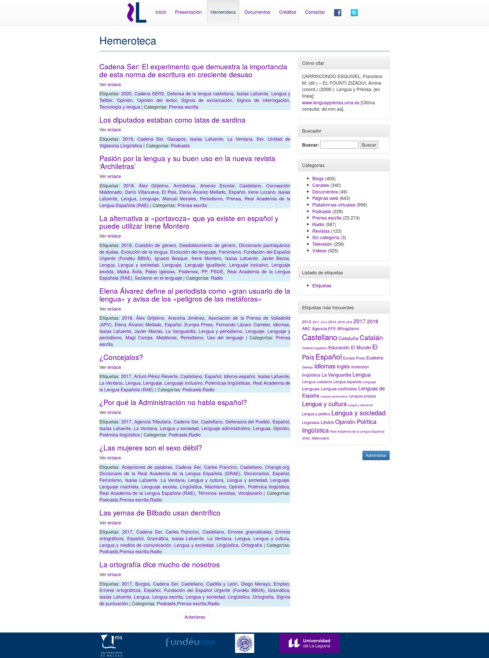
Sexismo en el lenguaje (158, 277)
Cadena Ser (150, 138)
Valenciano (320, 438)
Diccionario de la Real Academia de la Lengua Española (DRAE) (169, 473)
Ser (259, 138)
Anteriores (194, 616)
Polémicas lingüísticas (227, 382)
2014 (332, 321)
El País (169, 191)
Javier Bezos (275, 258)
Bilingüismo (348, 328)
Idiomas (281, 324)
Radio (217, 277)
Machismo (215, 486)
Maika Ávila (129, 271)
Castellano (250, 185)
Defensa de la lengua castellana (200, 93)
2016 (349, 322)
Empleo (281, 583)
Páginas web (325, 198)
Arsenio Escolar (217, 185)
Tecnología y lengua (119, 106)
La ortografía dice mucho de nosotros (159, 564)
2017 (126, 376)
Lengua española (347, 381)
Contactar (315, 11)
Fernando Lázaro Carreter (243, 324)
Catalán (371, 337)
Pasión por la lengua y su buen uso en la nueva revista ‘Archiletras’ (187, 162)
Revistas (321, 230)
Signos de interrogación (263, 100)
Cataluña (348, 337)
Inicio (160, 11)
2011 (316, 322)
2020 (126, 93)
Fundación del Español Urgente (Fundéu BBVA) (214, 590)
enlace (114, 84)
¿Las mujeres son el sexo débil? (150, 447)
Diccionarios (256, 473)
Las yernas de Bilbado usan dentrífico (160, 512)
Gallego (307, 367)
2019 (128, 138)
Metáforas (166, 337)
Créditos (287, 11)
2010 (306, 321)
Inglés (343, 366)
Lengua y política (316, 413)
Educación (339, 347)
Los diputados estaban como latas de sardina (172, 119)
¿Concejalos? (121, 357)
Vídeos (319, 250)
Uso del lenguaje (225, 337)
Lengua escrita (167, 596)
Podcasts (180, 145)
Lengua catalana (317, 381)
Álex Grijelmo (154, 185)
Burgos (142, 583)
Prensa (233, 198)
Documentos (257, 11)
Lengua (128, 198)
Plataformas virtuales (333, 204)
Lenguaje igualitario (205, 264)
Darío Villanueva (142, 191)
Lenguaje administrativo (225, 428)
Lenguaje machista (119, 486)
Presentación (188, 11)
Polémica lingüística (119, 434)
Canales (320, 185)
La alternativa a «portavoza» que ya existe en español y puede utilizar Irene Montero (188, 222)
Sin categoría (325, 237)
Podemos (188, 271)
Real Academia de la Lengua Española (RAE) (147, 492)
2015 (341, 321)
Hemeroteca (223, 11)
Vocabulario (250, 492)
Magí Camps (139, 337)
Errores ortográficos (120, 590)
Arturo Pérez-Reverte (156, 376)
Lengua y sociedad (138, 264)
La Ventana (239, 138)
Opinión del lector (157, 100)
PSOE (217, 271)
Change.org (277, 466)
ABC (306, 328)
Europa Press (198, 324)
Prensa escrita (183, 106)
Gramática (157, 538)
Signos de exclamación (207, 100)
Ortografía (251, 544)
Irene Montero (206, 258)
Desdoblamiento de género (207, 245)
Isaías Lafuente (252, 93)
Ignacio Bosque (171, 258)
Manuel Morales (179, 198)
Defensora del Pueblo (247, 421)
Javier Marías (148, 331)
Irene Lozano (261, 191)
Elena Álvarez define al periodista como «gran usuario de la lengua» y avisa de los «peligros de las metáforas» (194, 295)
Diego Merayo (255, 583)
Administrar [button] (376, 455)
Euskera (374, 357)
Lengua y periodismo (220, 331)
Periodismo (211, 198)
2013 (324, 322)
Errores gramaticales (249, 531)
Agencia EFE (324, 328)
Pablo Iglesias (160, 271)
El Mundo (361, 347)
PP (204, 271)
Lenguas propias (362, 395)
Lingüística (191, 486)
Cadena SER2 (149, 93)
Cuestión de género (155, 245)
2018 (129, 185)
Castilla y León (222, 583)
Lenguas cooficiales (339, 388)
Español (237, 191)
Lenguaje (149, 198)
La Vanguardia (181, 331)
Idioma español (239, 376)
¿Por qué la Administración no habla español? (173, 402)
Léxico (327, 422)
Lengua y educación (360, 405)
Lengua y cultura (205, 479)
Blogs (318, 178)
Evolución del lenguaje (193, 251)
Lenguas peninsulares (334, 396)
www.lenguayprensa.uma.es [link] (330, 102)
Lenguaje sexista (159, 486)
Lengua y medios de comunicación (135, 544)
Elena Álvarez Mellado (202, 191)
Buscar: (310, 145)
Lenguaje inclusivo (248, 264)
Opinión (125, 100)
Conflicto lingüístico (314, 348)
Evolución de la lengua (144, 251)
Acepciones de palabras (147, 466)
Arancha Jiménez (186, 317)
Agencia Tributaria (152, 421)
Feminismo (230, 251)
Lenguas (261, 428)
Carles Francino (220, 466)
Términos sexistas (216, 492)
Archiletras (184, 185)
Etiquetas (321, 285)
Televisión (322, 243)
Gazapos (176, 138)
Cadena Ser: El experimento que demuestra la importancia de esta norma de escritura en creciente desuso (193, 70)
